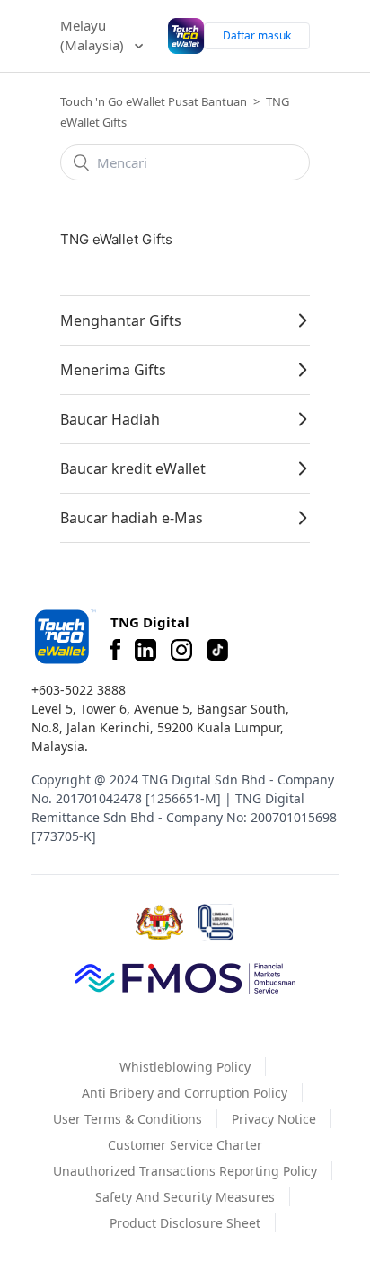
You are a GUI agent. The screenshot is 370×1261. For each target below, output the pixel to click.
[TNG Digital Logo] (186, 36)
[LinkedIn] (145, 650)
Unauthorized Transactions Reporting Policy (185, 1170)
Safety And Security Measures (185, 1196)
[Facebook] (115, 650)
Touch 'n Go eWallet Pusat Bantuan (153, 101)
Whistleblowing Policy (185, 1066)
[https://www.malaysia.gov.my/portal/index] (159, 923)
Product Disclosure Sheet (185, 1222)
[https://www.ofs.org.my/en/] (185, 977)
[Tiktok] (217, 650)
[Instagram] (181, 650)
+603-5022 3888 (78, 689)
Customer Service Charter (185, 1144)
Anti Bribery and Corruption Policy (184, 1092)
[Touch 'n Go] (63, 637)
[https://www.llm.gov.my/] (216, 922)
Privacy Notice (274, 1118)
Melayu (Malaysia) (94, 35)
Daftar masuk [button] (257, 35)
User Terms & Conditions (127, 1118)
